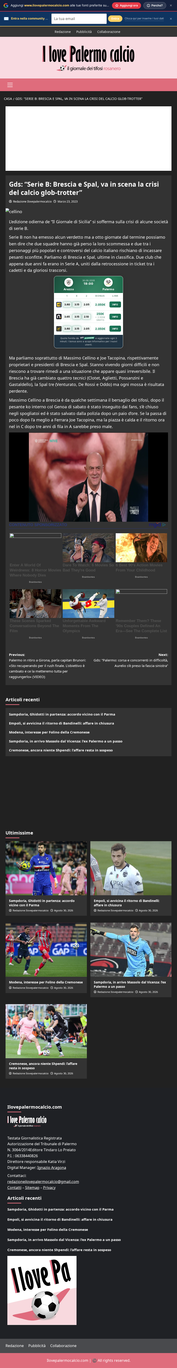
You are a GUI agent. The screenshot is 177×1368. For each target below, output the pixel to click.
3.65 (67, 316)
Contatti (14, 1187)
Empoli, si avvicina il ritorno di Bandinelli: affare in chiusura (61, 723)
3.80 (67, 304)
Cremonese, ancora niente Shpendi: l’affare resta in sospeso (61, 750)
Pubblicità (84, 31)
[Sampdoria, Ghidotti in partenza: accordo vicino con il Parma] (46, 868)
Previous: (47, 665)
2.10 (86, 316)
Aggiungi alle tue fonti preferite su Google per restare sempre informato (86, 5)
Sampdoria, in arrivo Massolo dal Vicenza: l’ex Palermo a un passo (65, 741)
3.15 (76, 304)
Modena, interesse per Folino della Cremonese (49, 732)
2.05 (86, 304)
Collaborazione (108, 31)
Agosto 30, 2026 (63, 910)
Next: (131, 660)
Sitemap (32, 1187)
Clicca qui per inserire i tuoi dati (144, 18)
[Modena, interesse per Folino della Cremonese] (46, 950)
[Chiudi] (170, 5)
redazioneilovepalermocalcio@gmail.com (43, 1181)
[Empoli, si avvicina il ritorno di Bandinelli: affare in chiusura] (131, 868)
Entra (115, 18)
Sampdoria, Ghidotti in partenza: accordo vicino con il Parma (62, 714)
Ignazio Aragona (51, 1167)
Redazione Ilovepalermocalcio (32, 201)
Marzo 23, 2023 (68, 201)
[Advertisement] (88, 138)
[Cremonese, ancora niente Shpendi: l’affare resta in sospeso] (46, 1031)
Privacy (49, 1187)
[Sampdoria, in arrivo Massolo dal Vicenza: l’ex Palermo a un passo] (131, 950)
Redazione (63, 31)
